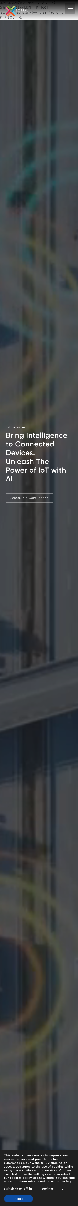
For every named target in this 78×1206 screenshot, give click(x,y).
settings (48, 1189)
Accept (18, 1198)
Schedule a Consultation (29, 498)
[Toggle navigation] (70, 8)
